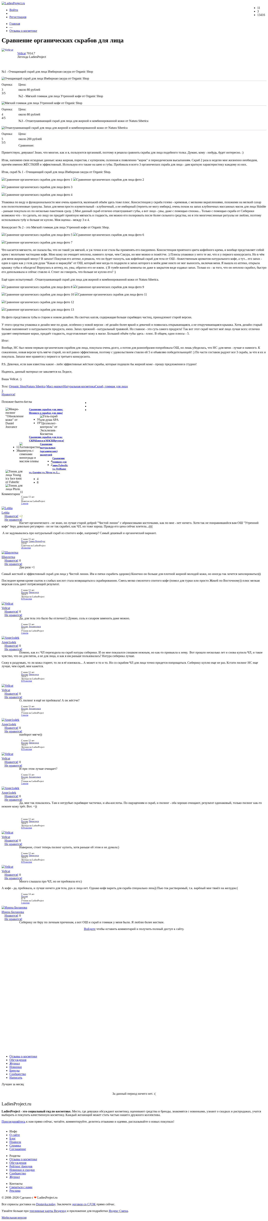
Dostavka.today (45, 1204)
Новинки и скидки (22, 1170)
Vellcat (21, 53)
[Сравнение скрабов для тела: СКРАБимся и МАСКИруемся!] (50, 425)
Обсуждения (17, 1060)
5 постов (25, 903)
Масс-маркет (54, 386)
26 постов (26, 548)
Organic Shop (17, 386)
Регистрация (17, 17)
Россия (24, 541)
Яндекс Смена (118, 1211)
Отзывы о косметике (23, 30)
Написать (15, 1077)
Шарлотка (8, 557)
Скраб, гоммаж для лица (111, 386)
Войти (13, 10)
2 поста (24, 503)
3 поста (24, 633)
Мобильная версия (14, 1217)
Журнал (14, 1063)
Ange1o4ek (9, 642)
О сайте (14, 1135)
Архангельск (35, 626)
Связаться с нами (20, 1187)
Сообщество (17, 1074)
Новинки (15, 1067)
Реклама (14, 1190)
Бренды (14, 1070)
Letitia (5, 512)
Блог (12, 1138)
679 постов (26, 599)
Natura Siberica (36, 386)
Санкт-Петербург (37, 541)
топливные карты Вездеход (47, 1211)
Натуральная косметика (79, 386)
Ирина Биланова (13, 912)
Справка (15, 1145)
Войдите (90, 929)
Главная (14, 23)
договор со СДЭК (84, 1204)
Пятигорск (34, 592)
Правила (15, 1142)
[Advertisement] (134, 993)
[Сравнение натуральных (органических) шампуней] (29, 452)
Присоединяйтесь (13, 1121)
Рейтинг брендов (20, 1166)
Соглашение (17, 1149)
